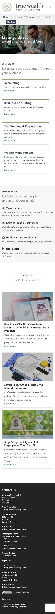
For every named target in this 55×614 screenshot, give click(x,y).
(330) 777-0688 (10, 507)
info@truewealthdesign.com (15, 509)
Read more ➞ (27, 346)
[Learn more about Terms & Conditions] (22, 593)
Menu (50, 7)
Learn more (9, 90)
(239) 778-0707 (10, 565)
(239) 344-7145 (9, 545)
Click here (11, 21)
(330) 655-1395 (9, 584)
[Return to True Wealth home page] (22, 7)
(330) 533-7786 (10, 526)
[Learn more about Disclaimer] (7, 593)
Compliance (6, 599)
